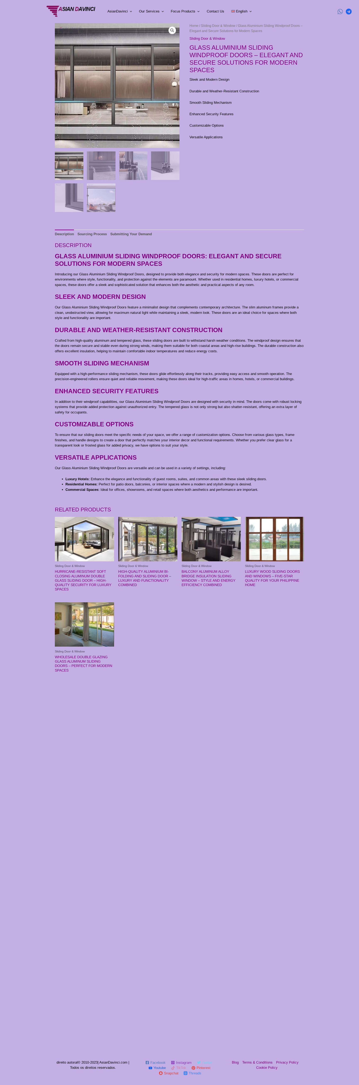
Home (193, 25)
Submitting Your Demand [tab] (131, 234)
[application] (130, 11)
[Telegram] (349, 12)
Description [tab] (64, 234)
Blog (235, 1062)
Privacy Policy (287, 1062)
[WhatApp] (340, 12)
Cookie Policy (267, 1068)
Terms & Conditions (257, 1062)
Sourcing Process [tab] (92, 234)
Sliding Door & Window (218, 25)
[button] (172, 30)
